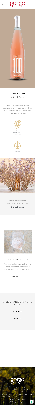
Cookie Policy (20, 399)
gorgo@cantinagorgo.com (24, 394)
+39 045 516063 (7, 394)
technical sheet (17, 277)
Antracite (29, 402)
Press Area (22, 397)
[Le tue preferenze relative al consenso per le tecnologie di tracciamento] (32, 402)
